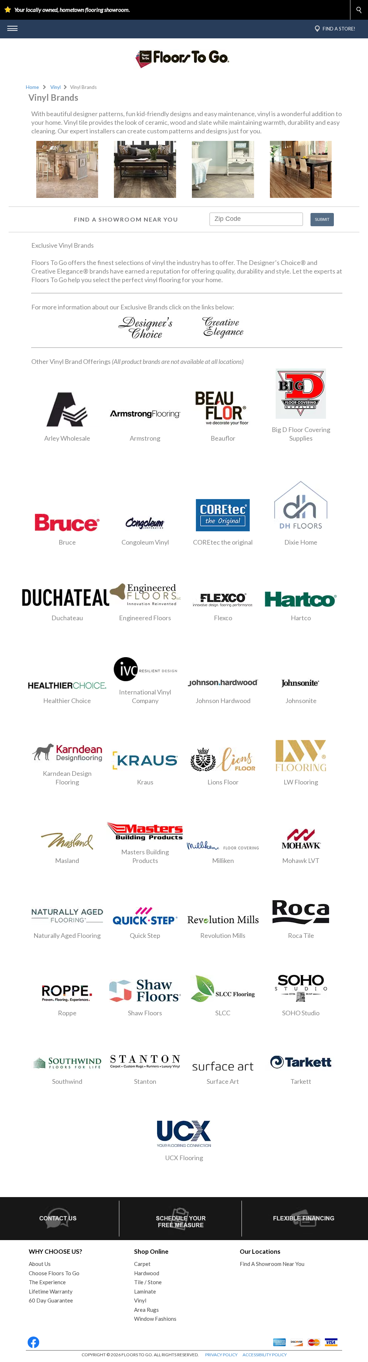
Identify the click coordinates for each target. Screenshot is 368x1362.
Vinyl (55, 87)
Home (32, 87)
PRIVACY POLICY (221, 1354)
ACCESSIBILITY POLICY (265, 1354)
